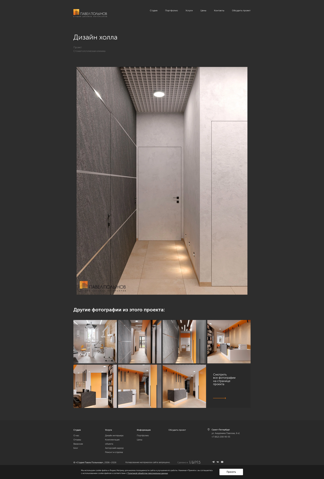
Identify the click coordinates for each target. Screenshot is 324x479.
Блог (75, 448)
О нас (76, 435)
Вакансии (78, 444)
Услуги (189, 10)
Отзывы (77, 439)
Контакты (219, 10)
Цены (203, 10)
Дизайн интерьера (114, 435)
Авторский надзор (114, 448)
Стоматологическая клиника (89, 51)
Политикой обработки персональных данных (147, 473)
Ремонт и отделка (114, 452)
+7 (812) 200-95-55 (221, 436)
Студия (153, 10)
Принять (231, 472)
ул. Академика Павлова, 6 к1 (226, 433)
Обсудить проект (241, 10)
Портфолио (171, 10)
